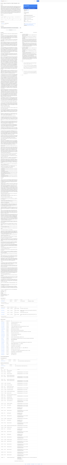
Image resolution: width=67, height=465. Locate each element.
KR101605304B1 (2, 310)
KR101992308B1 (2, 314)
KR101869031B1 (3, 312)
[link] (5, 23)
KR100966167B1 (2, 327)
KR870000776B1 (2, 354)
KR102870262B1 (2, 350)
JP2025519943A (2, 347)
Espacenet (28, 25)
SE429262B (2, 338)
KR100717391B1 (2, 346)
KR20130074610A (3, 335)
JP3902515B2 (2, 343)
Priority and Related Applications (29, 24)
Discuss (33, 25)
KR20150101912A (3, 308)
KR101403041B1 (2, 323)
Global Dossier (30, 25)
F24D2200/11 (3, 23)
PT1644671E (2, 330)
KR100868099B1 (2, 342)
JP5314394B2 (2, 339)
